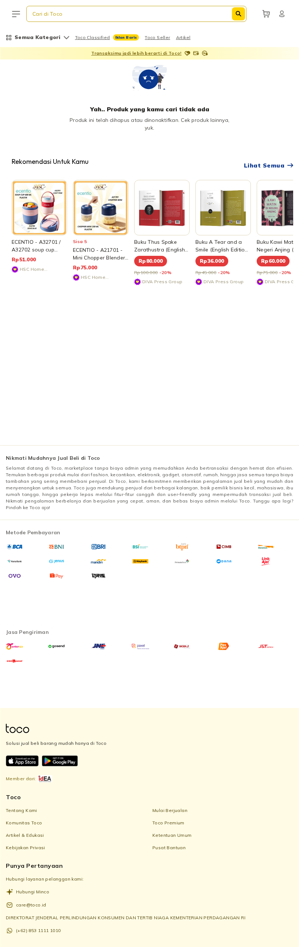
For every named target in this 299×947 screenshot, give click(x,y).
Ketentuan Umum (172, 835)
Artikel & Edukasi (25, 835)
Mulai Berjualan (169, 810)
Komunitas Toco (24, 822)
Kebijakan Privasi (25, 847)
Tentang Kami (21, 810)
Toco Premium (168, 822)
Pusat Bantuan (169, 847)
